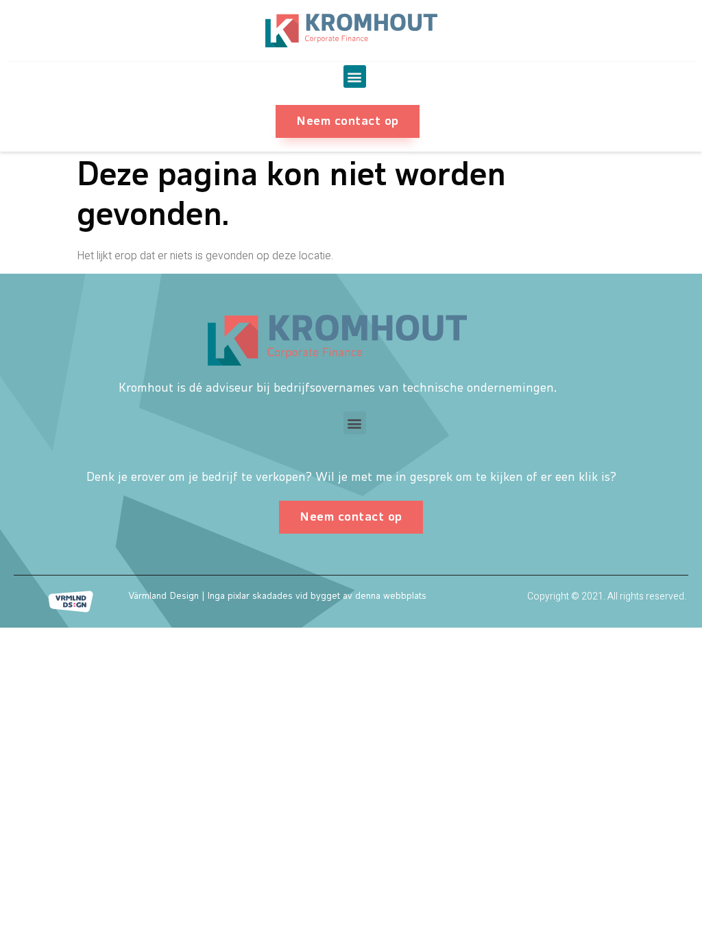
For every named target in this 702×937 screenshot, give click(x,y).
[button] (354, 76)
